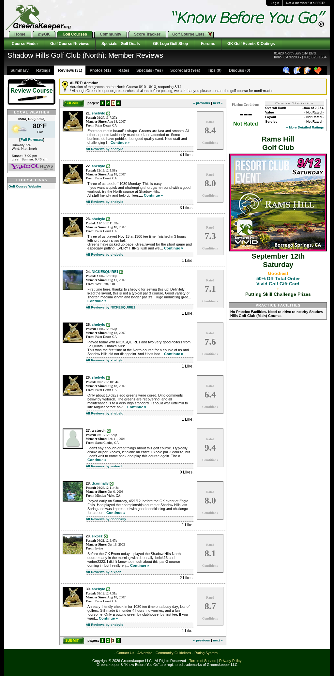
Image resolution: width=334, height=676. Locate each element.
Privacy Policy (230, 661)
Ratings (43, 70)
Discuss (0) (239, 70)
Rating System (206, 653)
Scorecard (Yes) (184, 70)
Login (275, 3)
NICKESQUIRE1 (105, 272)
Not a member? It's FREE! (305, 3)
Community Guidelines (173, 653)
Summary (19, 70)
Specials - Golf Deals (120, 43)
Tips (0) (214, 70)
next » (218, 103)
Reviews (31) (69, 70)
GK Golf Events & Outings (251, 43)
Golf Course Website (24, 186)
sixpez (97, 536)
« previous (201, 103)
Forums (208, 43)
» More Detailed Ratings (305, 127)
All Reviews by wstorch (104, 466)
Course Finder (24, 43)
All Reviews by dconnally (106, 519)
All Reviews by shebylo (104, 149)
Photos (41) (100, 70)
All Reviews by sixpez (103, 572)
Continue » (120, 142)
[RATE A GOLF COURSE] (308, 73)
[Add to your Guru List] (108, 113)
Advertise (144, 653)
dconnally (100, 483)
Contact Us (125, 653)
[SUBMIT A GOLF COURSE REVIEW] (298, 73)
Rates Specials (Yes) (140, 70)
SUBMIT (72, 103)
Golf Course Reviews (69, 43)
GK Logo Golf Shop (170, 43)
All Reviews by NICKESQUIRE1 (110, 307)
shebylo (98, 113)
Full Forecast (32, 140)
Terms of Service (202, 661)
